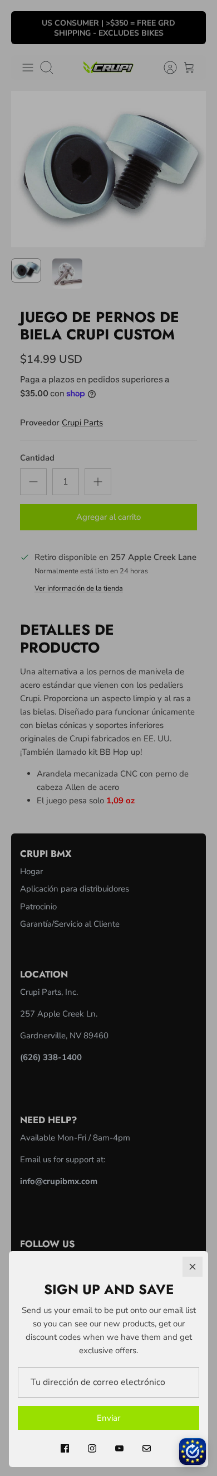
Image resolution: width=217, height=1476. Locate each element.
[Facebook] (65, 1448)
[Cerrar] (193, 1267)
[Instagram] (92, 1448)
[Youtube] (119, 1448)
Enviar (108, 1418)
